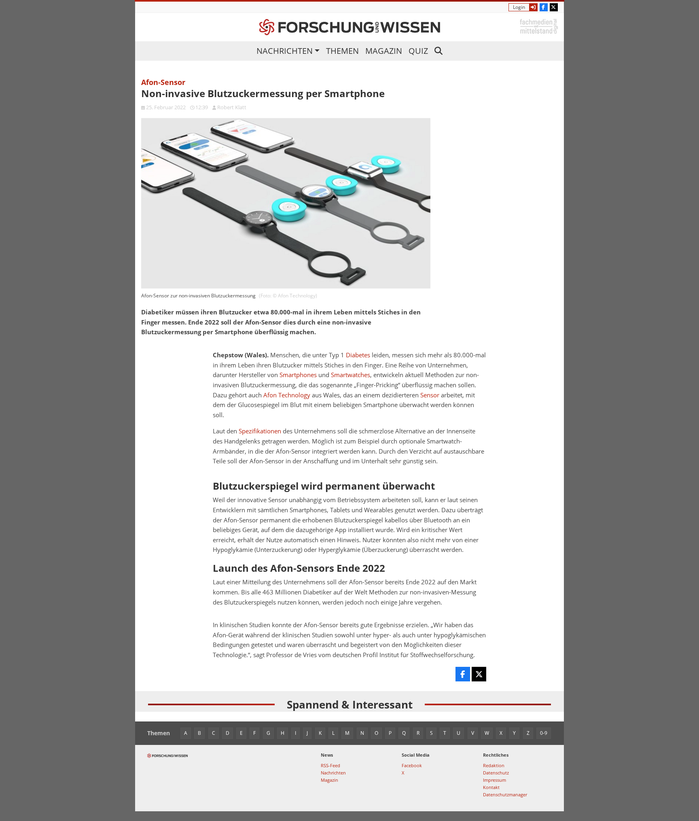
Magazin (383, 50)
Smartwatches (350, 375)
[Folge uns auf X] (554, 7)
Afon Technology (286, 395)
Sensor (429, 395)
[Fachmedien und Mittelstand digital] (539, 26)
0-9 (543, 733)
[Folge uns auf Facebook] (544, 7)
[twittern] (479, 674)
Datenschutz (496, 773)
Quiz (418, 50)
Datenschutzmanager (505, 794)
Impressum (494, 780)
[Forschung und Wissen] (349, 27)
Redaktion (493, 765)
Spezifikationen (260, 431)
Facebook (412, 765)
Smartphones (298, 375)
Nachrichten (284, 50)
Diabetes (358, 355)
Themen (342, 50)
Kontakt (491, 787)
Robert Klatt (231, 107)
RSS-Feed (330, 765)
